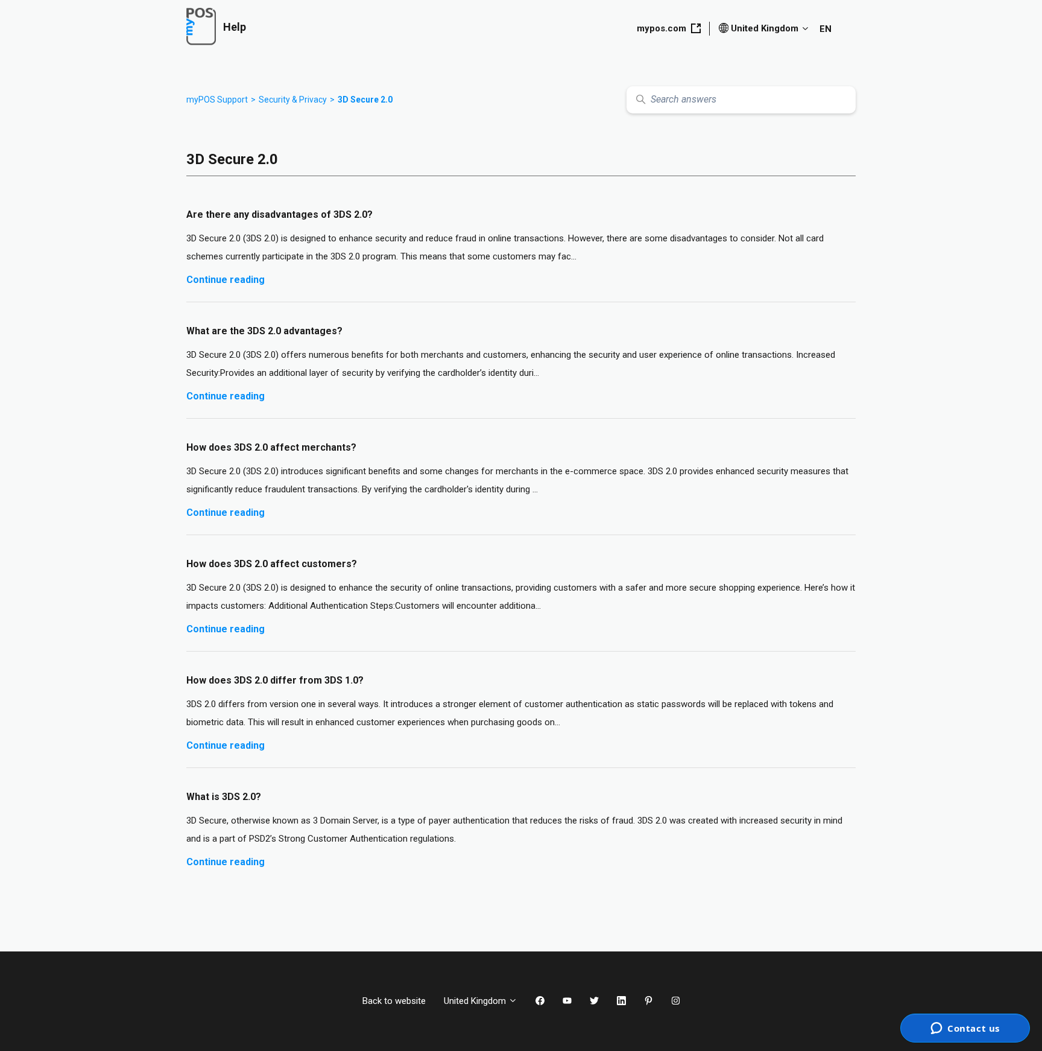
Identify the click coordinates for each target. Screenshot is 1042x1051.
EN (825, 29)
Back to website (394, 1000)
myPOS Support (217, 99)
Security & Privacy (293, 99)
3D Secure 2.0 (365, 99)
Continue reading (225, 279)
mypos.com (661, 28)
